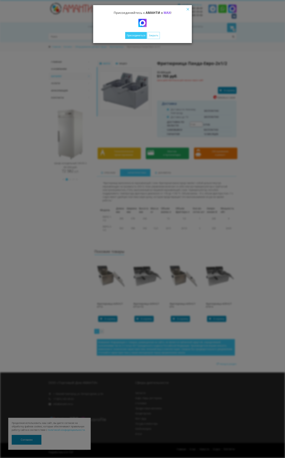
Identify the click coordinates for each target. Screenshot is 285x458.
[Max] (142, 23)
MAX (167, 13)
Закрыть (153, 35)
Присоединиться (136, 35)
